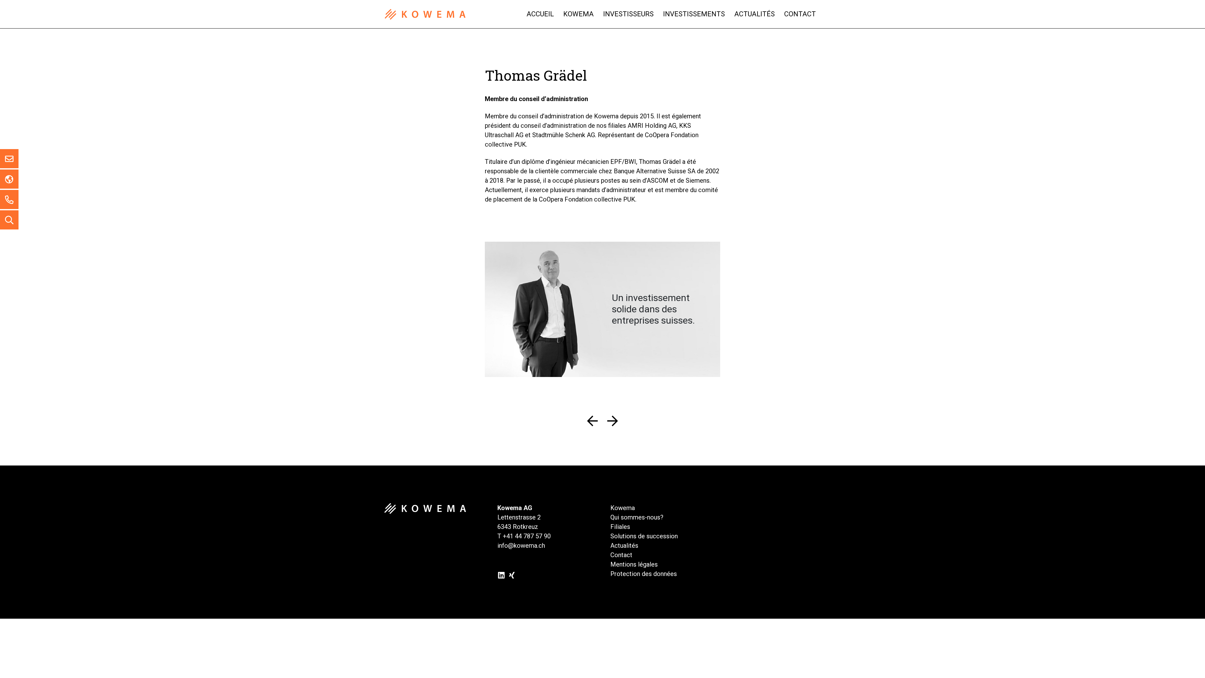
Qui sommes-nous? (636, 517)
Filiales (620, 526)
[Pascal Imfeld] (610, 424)
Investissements (694, 14)
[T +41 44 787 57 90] (9, 199)
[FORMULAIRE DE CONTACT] (9, 158)
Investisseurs (628, 14)
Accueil (540, 14)
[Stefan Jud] (594, 424)
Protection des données (643, 574)
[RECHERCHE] (9, 219)
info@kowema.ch (521, 545)
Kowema (578, 14)
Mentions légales (634, 564)
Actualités (754, 14)
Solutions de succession (644, 536)
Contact (800, 14)
